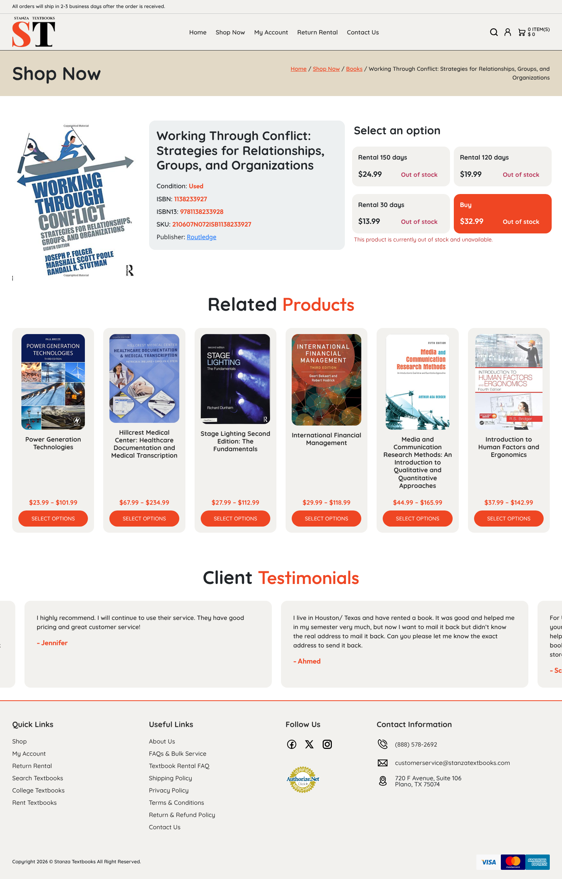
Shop (19, 741)
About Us (162, 741)
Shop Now (230, 32)
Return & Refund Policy (182, 815)
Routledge (201, 237)
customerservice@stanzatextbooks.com (452, 763)
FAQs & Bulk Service (177, 753)
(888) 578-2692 (416, 744)
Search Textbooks (37, 778)
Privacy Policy (169, 790)
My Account (271, 32)
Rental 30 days (381, 205)
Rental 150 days (382, 157)
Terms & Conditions (176, 802)
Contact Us (363, 32)
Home (197, 32)
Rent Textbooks (34, 802)
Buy (466, 205)
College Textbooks (38, 790)
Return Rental (317, 32)
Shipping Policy (170, 778)
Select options (53, 518)
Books (354, 68)
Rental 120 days (484, 157)
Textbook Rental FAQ (179, 766)
